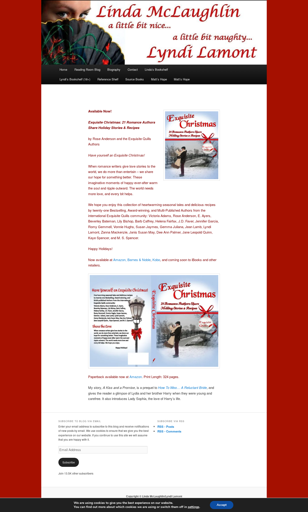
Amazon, (119, 259)
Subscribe (68, 462)
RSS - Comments (169, 431)
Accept (222, 505)
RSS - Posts (165, 426)
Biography (113, 69)
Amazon (135, 376)
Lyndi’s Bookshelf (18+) (75, 79)
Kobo (156, 259)
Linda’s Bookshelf (156, 69)
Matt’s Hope (159, 79)
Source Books (134, 79)
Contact (133, 69)
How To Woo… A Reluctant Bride (182, 387)
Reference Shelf (107, 79)
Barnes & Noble (139, 259)
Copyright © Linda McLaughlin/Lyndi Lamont (154, 496)
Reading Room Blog (87, 69)
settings (193, 507)
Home (63, 69)
